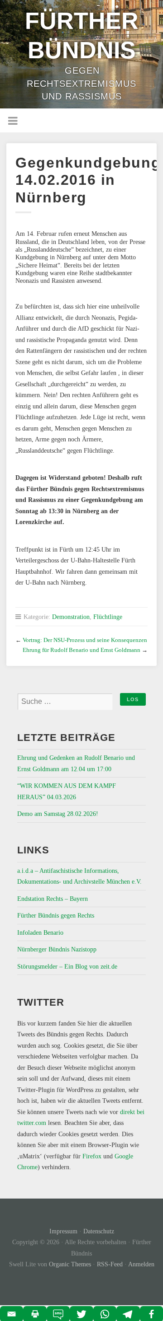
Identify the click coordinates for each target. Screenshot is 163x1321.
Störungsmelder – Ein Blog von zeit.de (67, 966)
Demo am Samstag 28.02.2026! (57, 813)
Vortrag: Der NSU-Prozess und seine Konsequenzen (85, 640)
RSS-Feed (110, 1264)
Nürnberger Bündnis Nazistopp (56, 949)
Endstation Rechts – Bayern (52, 898)
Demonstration (71, 616)
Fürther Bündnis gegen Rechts (55, 915)
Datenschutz (98, 1231)
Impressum (63, 1231)
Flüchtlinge (107, 616)
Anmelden (141, 1264)
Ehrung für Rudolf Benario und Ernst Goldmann (81, 649)
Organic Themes (70, 1264)
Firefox (91, 1156)
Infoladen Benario (40, 932)
